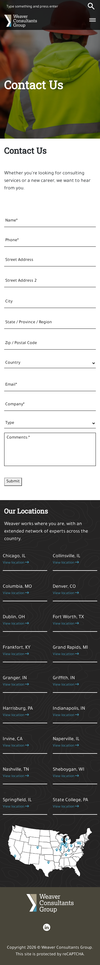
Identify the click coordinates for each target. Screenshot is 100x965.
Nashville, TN (16, 772)
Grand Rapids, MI (70, 650)
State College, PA (70, 803)
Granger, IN (15, 681)
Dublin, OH (14, 620)
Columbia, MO (17, 589)
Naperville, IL (66, 742)
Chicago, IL (14, 559)
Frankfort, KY (17, 650)
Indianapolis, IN (69, 711)
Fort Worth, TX (68, 620)
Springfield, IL (17, 803)
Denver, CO (64, 589)
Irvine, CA (14, 742)
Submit (13, 482)
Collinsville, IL (66, 559)
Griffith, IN (64, 681)
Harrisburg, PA (18, 711)
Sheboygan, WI (68, 772)
